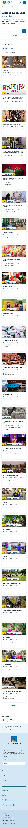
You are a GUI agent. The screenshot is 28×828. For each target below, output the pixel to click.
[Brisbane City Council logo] (7, 2)
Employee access (6, 815)
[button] (10, 16)
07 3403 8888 (5, 791)
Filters (15, 35)
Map (12, 48)
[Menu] (20, 2)
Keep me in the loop (9, 730)
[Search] (24, 2)
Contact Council (14, 785)
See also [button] (4, 776)
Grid (6, 48)
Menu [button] (3, 771)
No (13, 720)
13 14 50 (4, 796)
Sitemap (4, 813)
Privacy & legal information (9, 820)
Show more (13, 705)
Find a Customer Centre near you (10, 801)
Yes (5, 720)
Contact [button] (4, 780)
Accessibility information (8, 818)
